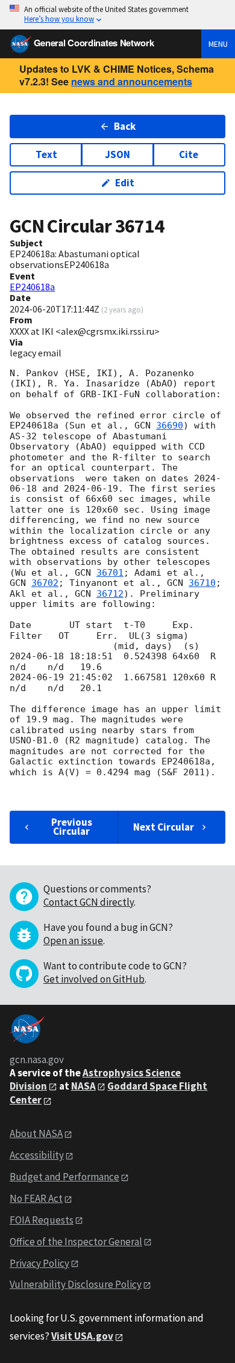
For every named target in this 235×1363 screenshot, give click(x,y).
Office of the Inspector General (76, 1241)
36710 (202, 583)
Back (125, 126)
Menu (218, 43)
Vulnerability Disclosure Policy (76, 1284)
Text (46, 154)
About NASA (36, 1133)
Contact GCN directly (88, 902)
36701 (110, 572)
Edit (124, 182)
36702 (44, 583)
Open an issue (73, 940)
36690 (169, 425)
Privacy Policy (39, 1263)
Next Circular (163, 827)
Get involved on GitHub (94, 979)
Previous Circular (71, 827)
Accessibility (37, 1155)
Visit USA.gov (82, 1336)
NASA (83, 1086)
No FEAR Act (36, 1198)
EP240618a (32, 287)
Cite (188, 154)
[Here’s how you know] (117, 14)
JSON (117, 154)
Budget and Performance (64, 1176)
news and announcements (131, 81)
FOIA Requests (42, 1220)
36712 (110, 593)
